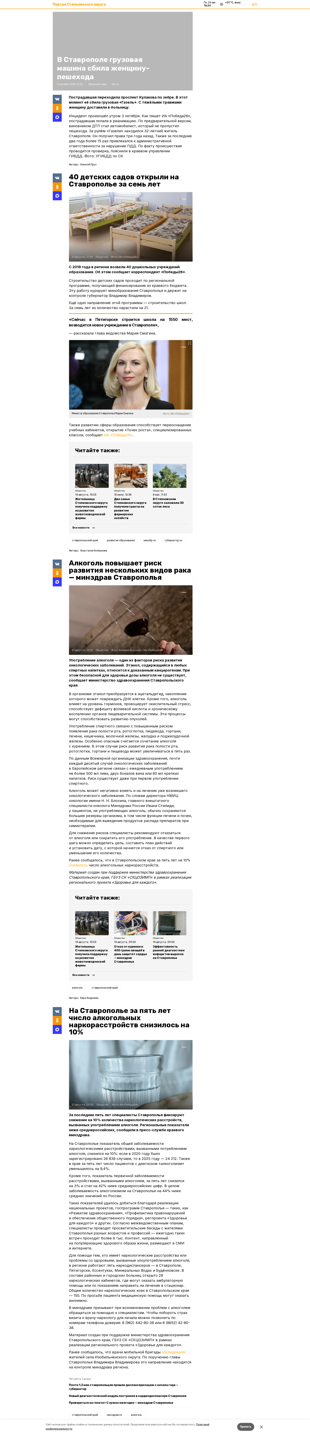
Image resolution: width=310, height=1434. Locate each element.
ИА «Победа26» (118, 435)
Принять (245, 1426)
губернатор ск (173, 540)
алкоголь (77, 987)
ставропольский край (85, 540)
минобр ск (150, 540)
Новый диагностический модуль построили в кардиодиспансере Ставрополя (127, 1396)
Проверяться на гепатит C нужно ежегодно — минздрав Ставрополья (121, 1402)
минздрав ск (114, 1414)
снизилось (78, 865)
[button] (131, 227)
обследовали (173, 1352)
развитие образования (121, 540)
